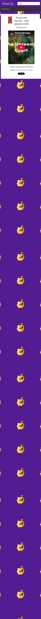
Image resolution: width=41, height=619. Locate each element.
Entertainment (23, 70)
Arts (16, 70)
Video (31, 70)
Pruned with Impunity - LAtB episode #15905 (21, 20)
